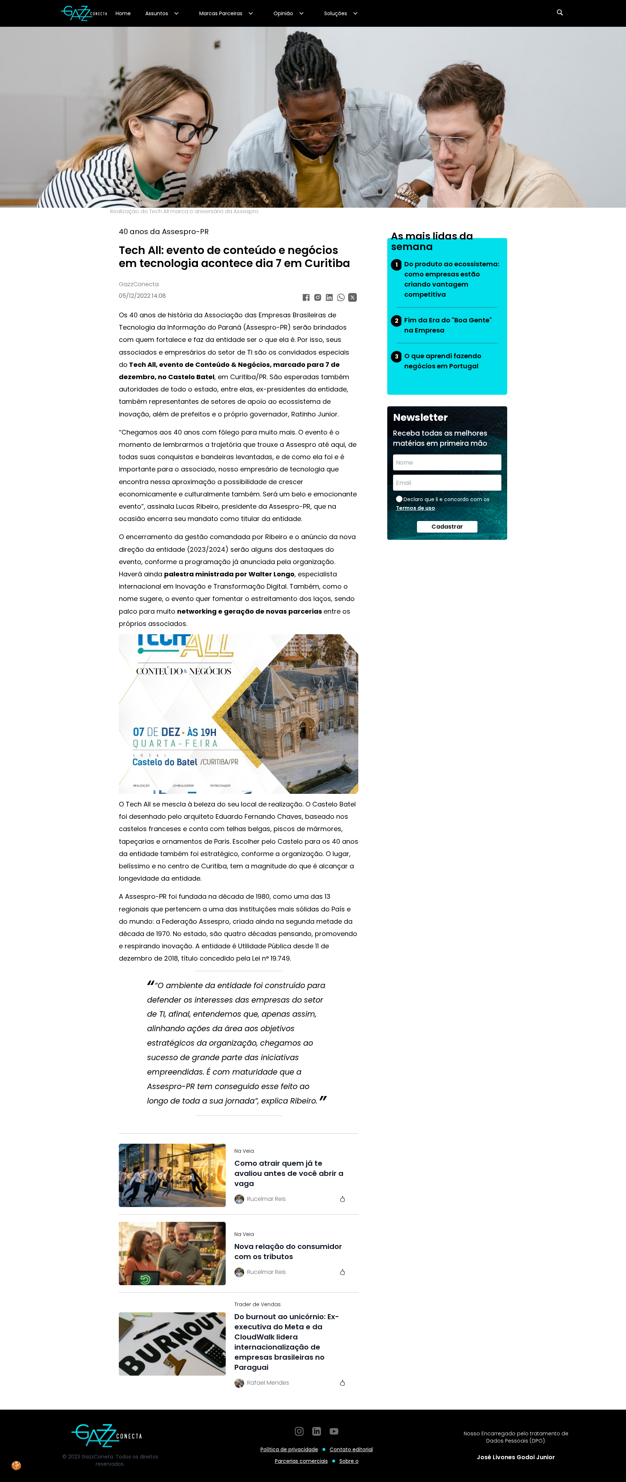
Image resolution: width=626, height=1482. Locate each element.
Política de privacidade (289, 1449)
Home (123, 13)
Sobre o (349, 1461)
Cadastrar (447, 526)
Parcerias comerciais (301, 1461)
